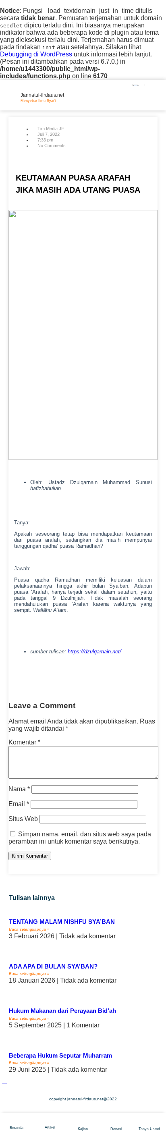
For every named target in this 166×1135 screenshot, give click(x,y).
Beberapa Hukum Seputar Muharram (60, 1055)
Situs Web (23, 818)
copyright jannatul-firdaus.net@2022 (83, 1099)
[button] (9, 680)
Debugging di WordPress (36, 54)
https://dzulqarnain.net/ (94, 652)
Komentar (24, 742)
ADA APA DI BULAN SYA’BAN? (53, 966)
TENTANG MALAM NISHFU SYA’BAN (62, 921)
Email (18, 803)
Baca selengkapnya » (29, 929)
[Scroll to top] (4, 1080)
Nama (19, 789)
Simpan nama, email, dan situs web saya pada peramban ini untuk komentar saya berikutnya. (79, 838)
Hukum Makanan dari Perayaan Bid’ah (62, 1010)
